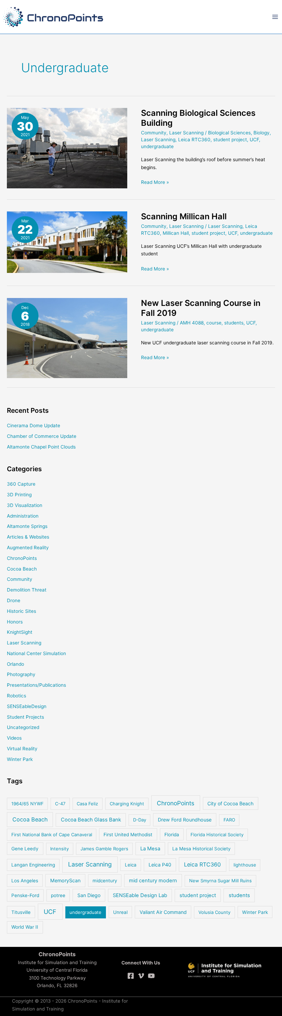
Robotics (16, 695)
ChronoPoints (22, 558)
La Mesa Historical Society (201, 848)
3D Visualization (24, 505)
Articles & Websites (28, 537)
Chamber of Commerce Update (41, 436)
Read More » (155, 182)
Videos (14, 738)
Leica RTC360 (194, 139)
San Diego (88, 895)
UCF (254, 139)
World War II (24, 927)
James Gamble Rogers (104, 848)
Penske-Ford (25, 895)
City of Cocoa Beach (230, 803)
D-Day (139, 819)
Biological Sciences (229, 132)
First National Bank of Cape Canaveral (51, 834)
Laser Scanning (186, 132)
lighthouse (245, 865)
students (233, 322)
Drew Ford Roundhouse (184, 819)
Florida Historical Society (217, 834)
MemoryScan (65, 880)
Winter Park (20, 759)
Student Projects (25, 717)
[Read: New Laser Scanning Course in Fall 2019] (67, 337)
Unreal (120, 912)
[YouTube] (151, 975)
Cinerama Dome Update (33, 425)
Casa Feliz (87, 803)
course (213, 322)
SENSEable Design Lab (140, 895)
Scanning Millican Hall (184, 216)
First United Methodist (128, 834)
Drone (13, 600)
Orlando (15, 664)
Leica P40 (160, 865)
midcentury (105, 880)
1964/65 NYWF (27, 803)
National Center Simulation (36, 653)
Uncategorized (23, 727)
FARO (229, 819)
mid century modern (153, 880)
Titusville (21, 912)
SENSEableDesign (26, 706)
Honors (15, 622)
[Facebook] (130, 975)
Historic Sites (21, 611)
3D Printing (19, 494)
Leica (131, 865)
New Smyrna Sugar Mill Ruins (220, 880)
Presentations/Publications (36, 685)
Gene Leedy (25, 848)
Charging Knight (127, 803)
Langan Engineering (33, 865)
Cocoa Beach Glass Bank (91, 820)
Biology (261, 132)
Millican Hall (176, 233)
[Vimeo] (141, 975)
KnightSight (19, 632)
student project (230, 139)
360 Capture (21, 484)
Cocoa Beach (22, 569)
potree (58, 895)
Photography (21, 674)
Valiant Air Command (163, 912)
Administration (23, 516)
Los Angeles (24, 880)
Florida (171, 834)
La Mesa (150, 849)
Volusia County (214, 912)
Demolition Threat (26, 590)
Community (153, 132)
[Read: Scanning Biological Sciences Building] (67, 148)
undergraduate (157, 146)
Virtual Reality (22, 748)
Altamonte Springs (27, 526)
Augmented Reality (28, 547)
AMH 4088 (192, 322)
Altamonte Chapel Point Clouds (41, 447)
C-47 (60, 803)
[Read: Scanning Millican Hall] (67, 241)
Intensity (59, 848)
